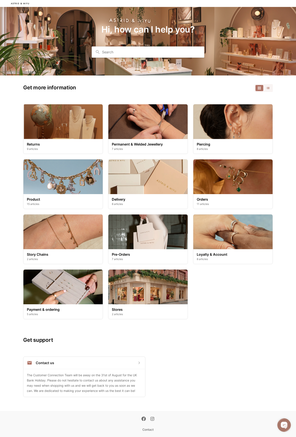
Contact (148, 429)
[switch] (264, 88)
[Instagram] (152, 419)
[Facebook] (143, 419)
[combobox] (148, 52)
